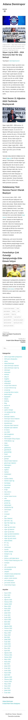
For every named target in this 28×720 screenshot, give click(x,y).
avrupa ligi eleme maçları (11, 392)
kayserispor (7, 485)
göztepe (6, 458)
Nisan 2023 (7, 608)
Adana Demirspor (14, 4)
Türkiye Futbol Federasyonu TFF (13, 560)
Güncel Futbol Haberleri (10, 461)
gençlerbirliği (7, 452)
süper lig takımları (7, 322)
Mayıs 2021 (7, 659)
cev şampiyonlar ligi (9, 412)
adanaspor (7, 370)
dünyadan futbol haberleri (11, 425)
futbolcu (14, 311)
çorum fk (6, 414)
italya (5, 476)
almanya (6, 374)
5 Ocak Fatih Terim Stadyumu (11, 703)
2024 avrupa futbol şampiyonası (13, 356)
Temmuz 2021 (8, 655)
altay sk (6, 376)
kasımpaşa (7, 483)
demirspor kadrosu (9, 421)
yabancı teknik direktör (10, 578)
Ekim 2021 (7, 648)
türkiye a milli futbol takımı (11, 558)
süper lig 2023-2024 (8, 317)
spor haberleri (6, 314)
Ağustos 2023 (8, 599)
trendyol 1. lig (8, 554)
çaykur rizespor (8, 410)
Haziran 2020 (8, 681)
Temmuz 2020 (8, 679)
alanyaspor (7, 372)
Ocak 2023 (7, 615)
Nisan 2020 (7, 686)
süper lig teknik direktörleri (11, 534)
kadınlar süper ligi (9, 480)
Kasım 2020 (7, 672)
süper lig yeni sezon (13, 50)
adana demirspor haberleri (11, 365)
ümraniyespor (8, 569)
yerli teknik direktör (9, 582)
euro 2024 (7, 432)
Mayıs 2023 (7, 606)
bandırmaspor (8, 394)
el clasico (7, 430)
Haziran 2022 (8, 630)
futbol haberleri (7, 311)
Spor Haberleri (8, 518)
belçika (6, 399)
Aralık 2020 (7, 670)
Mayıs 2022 (7, 633)
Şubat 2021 (7, 666)
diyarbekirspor (8, 423)
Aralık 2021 (7, 644)
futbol (16, 44)
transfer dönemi (8, 551)
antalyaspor (7, 383)
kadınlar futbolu (8, 478)
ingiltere (6, 469)
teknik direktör (8, 540)
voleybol (6, 571)
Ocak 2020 (7, 692)
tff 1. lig (6, 542)
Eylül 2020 (7, 675)
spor (19, 311)
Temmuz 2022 (8, 628)
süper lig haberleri (17, 48)
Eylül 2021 (7, 650)
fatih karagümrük (9, 434)
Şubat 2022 (7, 639)
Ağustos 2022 (8, 626)
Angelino (6, 379)
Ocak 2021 (7, 668)
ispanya (6, 472)
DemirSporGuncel (14, 61)
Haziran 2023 (8, 604)
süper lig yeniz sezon (10, 538)
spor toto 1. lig (8, 520)
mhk (5, 498)
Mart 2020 (7, 688)
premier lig (7, 503)
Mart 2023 (7, 610)
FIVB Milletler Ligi (9, 441)
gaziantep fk (7, 449)
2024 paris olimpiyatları (10, 359)
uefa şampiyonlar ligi (10, 567)
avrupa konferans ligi (10, 387)
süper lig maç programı (18, 320)
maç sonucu (7, 492)
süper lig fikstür (17, 317)
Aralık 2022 (7, 617)
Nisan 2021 (7, 661)
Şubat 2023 (7, 613)
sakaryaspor (7, 505)
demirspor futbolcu (9, 416)
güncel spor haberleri (16, 46)
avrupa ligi (7, 390)
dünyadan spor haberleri (11, 427)
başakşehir (7, 396)
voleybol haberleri (9, 576)
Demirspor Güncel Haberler (12, 418)
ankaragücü (7, 381)
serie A (6, 512)
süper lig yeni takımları (8, 325)
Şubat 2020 (7, 690)
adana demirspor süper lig (11, 368)
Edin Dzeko (11, 289)
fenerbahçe (7, 436)
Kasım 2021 (7, 646)
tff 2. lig (6, 545)
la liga (6, 489)
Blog (13, 44)
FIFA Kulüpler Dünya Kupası (12, 438)
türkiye (6, 556)
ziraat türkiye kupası (10, 585)
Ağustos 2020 (8, 677)
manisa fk (7, 494)
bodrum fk (7, 405)
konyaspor (7, 487)
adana (6, 361)
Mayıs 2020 (7, 683)
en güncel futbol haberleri (9, 308)
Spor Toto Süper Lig (9, 523)
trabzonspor (7, 547)
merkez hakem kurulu (10, 496)
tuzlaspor (6, 562)
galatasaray (7, 447)
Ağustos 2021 (8, 653)
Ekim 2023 (7, 595)
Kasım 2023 (7, 593)
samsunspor (7, 509)
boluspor (6, 407)
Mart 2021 (7, 664)
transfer (6, 549)
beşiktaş (6, 401)
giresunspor (7, 456)
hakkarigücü (7, 465)
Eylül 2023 (7, 597)
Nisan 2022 (7, 635)
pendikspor (7, 500)
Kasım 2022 (7, 619)
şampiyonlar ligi (8, 507)
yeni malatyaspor (9, 580)
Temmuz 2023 (8, 602)
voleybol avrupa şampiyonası (12, 574)
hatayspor (7, 467)
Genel (19, 44)
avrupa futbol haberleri (10, 385)
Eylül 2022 (7, 624)
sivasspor (7, 514)
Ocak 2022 (7, 641)
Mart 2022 (7, 637)
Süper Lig (9, 158)
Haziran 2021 (8, 657)
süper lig (10, 48)
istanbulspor (7, 474)
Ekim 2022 (7, 621)
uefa (5, 565)
